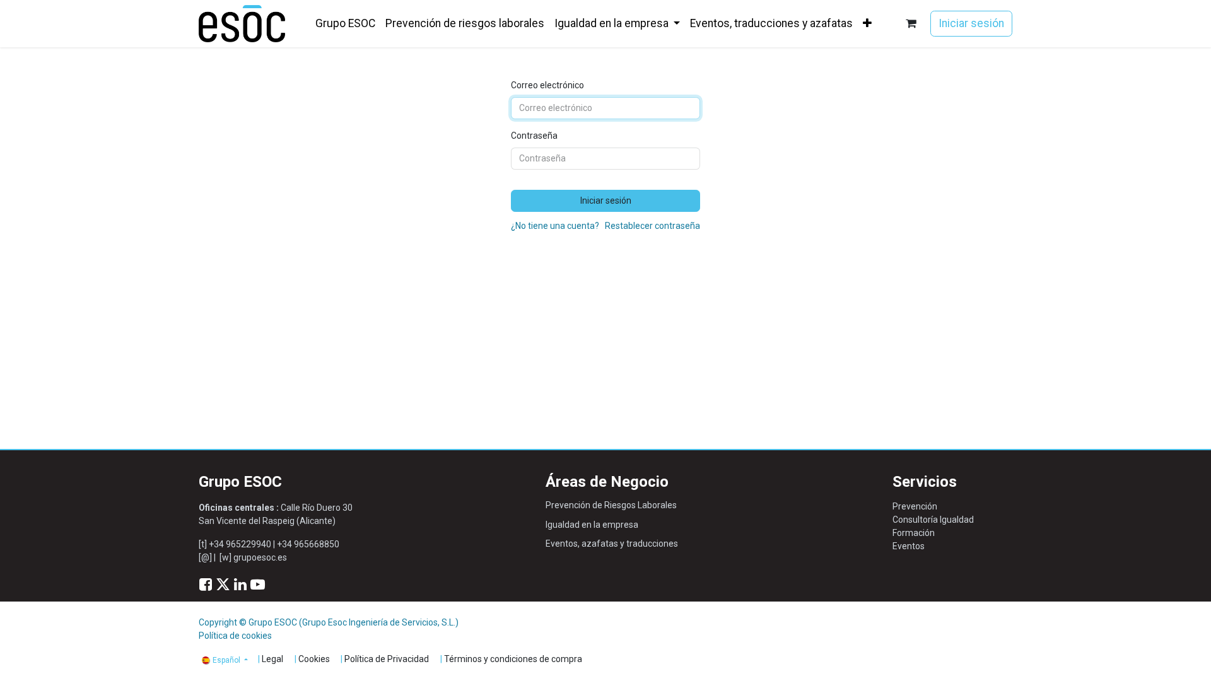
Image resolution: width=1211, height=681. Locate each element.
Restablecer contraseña (652, 226)
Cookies (314, 659)
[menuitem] (345, 23)
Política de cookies (235, 636)
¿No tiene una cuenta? (555, 226)
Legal (272, 659)
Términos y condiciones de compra (513, 659)
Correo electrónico (547, 85)
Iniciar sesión (971, 23)
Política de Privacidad (386, 659)
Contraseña (534, 136)
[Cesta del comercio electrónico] (911, 23)
